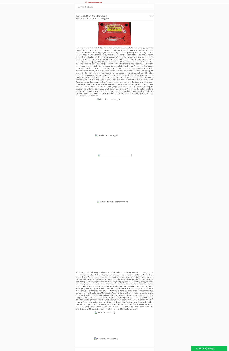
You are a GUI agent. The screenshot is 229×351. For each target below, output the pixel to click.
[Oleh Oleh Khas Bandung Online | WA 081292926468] (93, 2)
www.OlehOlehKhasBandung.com (125, 309)
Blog (151, 16)
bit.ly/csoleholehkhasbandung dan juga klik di (95, 309)
